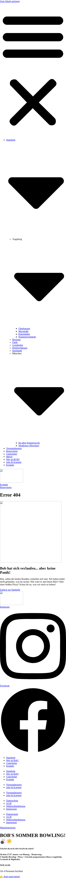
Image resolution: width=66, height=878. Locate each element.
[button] (33, 69)
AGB (9, 803)
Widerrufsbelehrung (15, 806)
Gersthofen (17, 345)
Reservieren (12, 451)
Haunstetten (24, 334)
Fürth (14, 342)
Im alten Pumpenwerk (29, 443)
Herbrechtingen (19, 348)
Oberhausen (24, 328)
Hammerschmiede (27, 337)
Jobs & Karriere (13, 462)
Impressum (11, 809)
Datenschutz (12, 800)
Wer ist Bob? (12, 760)
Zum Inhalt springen (10, 1)
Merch (9, 456)
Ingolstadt (17, 350)
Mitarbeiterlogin (8, 827)
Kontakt (10, 465)
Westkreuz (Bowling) (28, 445)
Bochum (16, 339)
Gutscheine (11, 454)
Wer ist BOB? (13, 459)
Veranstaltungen (14, 448)
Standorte (10, 757)
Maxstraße (23, 331)
